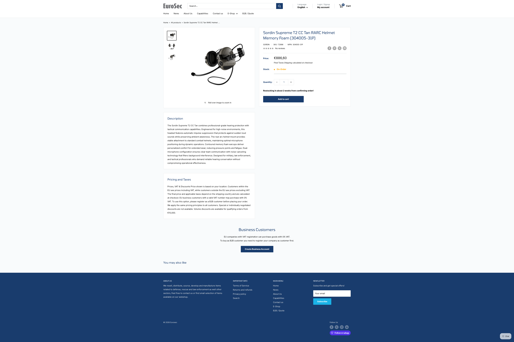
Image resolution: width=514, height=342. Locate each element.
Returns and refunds (242, 290)
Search (236, 298)
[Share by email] (345, 48)
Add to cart (283, 99)
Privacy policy (239, 294)
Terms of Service (241, 285)
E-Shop (231, 13)
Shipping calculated (293, 63)
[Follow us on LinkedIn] (347, 327)
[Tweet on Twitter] (339, 48)
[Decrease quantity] (277, 82)
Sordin (266, 44)
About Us (188, 13)
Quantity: (267, 82)
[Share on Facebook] (329, 48)
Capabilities (202, 13)
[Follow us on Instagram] (342, 327)
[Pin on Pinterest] (334, 48)
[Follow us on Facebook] (331, 327)
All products (176, 22)
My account (323, 7)
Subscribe (322, 301)
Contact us (218, 13)
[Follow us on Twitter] (337, 327)
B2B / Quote (248, 13)
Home (166, 13)
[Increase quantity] (291, 82)
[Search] (279, 6)
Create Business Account (257, 249)
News (176, 13)
